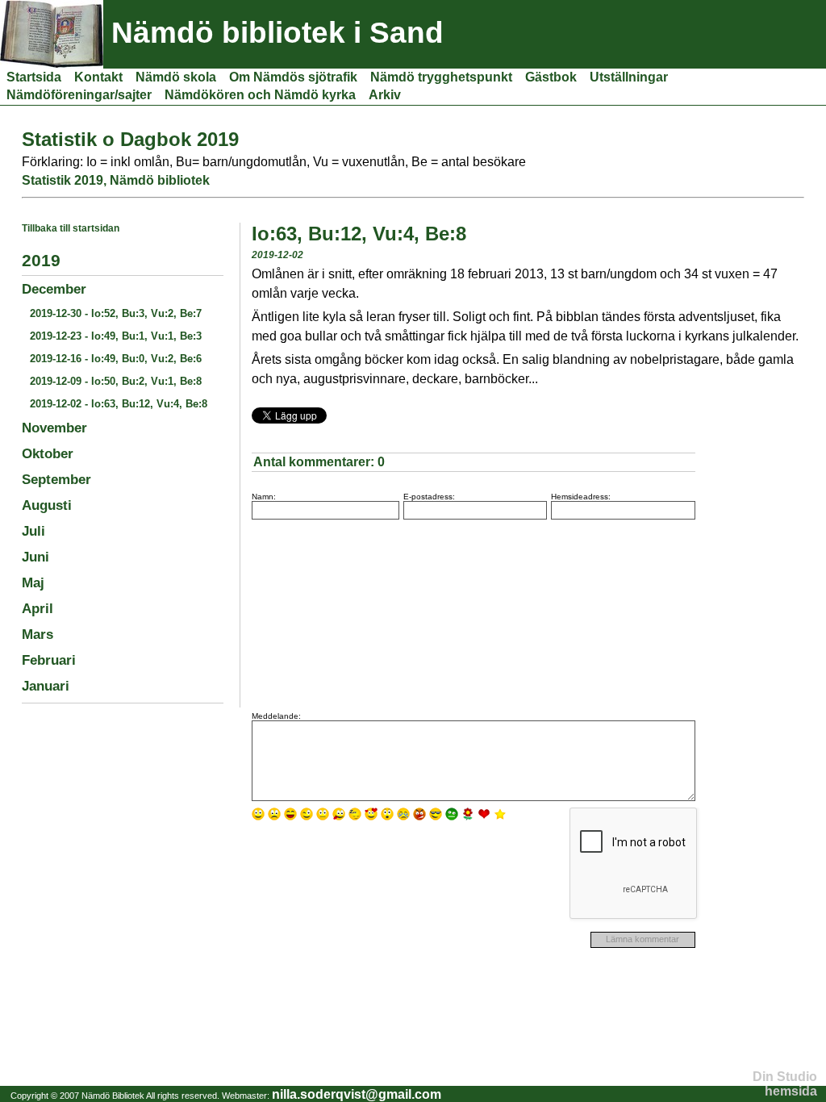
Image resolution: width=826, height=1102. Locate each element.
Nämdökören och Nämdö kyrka (260, 95)
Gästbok (551, 77)
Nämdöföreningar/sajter (79, 95)
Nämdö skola (176, 77)
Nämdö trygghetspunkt (441, 77)
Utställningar (629, 77)
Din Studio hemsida (785, 1084)
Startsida (33, 77)
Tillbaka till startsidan (70, 228)
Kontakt (98, 77)
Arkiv (385, 95)
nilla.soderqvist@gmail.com (356, 1094)
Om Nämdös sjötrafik (293, 77)
